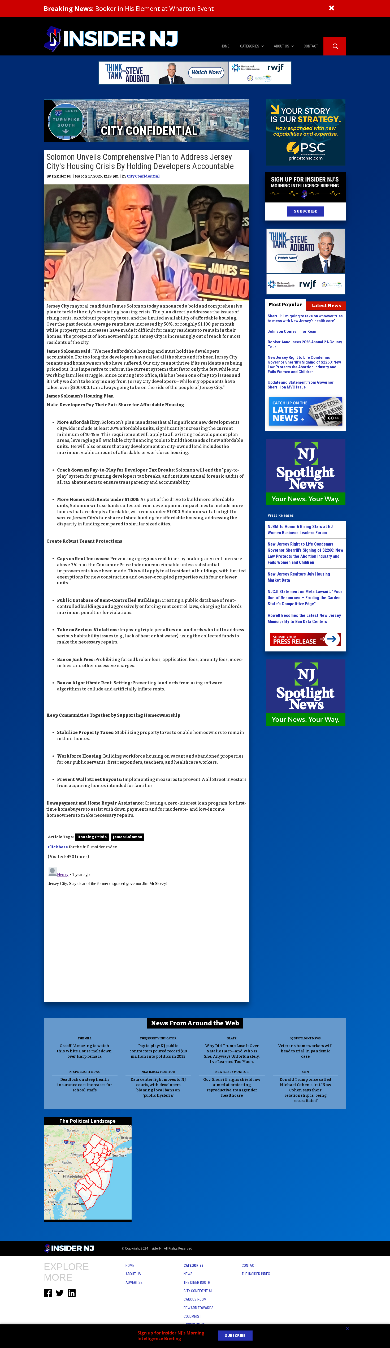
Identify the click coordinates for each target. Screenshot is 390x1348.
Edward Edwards (199, 1308)
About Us (133, 1274)
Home (129, 1265)
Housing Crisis (92, 837)
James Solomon (127, 837)
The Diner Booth (197, 1282)
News (188, 1274)
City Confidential (143, 176)
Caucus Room (195, 1299)
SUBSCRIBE (305, 211)
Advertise (133, 1282)
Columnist (192, 1316)
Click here (58, 847)
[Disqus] (146, 931)
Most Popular (285, 305)
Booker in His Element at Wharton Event (129, 8)
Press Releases (281, 515)
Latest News (326, 306)
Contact (249, 1265)
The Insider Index (256, 1274)
